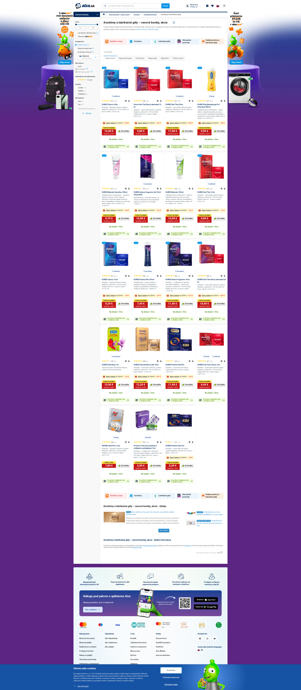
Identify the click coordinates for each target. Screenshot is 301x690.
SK (202, 650)
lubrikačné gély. (137, 547)
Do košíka (125, 131)
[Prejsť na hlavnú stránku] (85, 6)
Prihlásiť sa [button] (194, 7)
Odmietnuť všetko (171, 685)
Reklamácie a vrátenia (87, 647)
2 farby (211, 96)
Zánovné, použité (84, 72)
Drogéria (137, 14)
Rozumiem (171, 670)
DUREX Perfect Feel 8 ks (175, 365)
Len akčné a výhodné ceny (87, 33)
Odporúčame (110, 58)
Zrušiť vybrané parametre (86, 108)
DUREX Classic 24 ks (110, 104)
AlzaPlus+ (160, 647)
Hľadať (165, 6)
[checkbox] (86, 33)
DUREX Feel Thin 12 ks (206, 192)
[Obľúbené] (212, 5)
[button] (116, 123)
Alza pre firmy (161, 638)
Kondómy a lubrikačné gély (171, 14)
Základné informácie (138, 643)
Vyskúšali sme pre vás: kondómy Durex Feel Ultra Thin (209, 523)
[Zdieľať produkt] (174, 22)
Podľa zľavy (140, 58)
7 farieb (206, 356)
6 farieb (148, 437)
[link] (86, 113)
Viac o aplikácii (91, 610)
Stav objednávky (111, 638)
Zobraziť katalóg (81, 15)
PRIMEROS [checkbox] (81, 94)
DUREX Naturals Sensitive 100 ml (114, 192)
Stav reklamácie (111, 643)
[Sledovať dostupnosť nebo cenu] (129, 101)
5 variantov (148, 184)
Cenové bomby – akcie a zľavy (119, 14)
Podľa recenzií (178, 58)
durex (128, 512)
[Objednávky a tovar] (207, 5)
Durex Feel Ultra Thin (203, 521)
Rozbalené (81, 69)
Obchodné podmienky (87, 659)
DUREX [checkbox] (80, 88)
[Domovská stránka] (104, 14)
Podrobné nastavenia (171, 677)
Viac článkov (164, 530)
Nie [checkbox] (79, 104)
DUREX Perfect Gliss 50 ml (144, 279)
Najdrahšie (165, 58)
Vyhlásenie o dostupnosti (89, 664)
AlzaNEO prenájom (163, 643)
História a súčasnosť (138, 647)
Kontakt (133, 638)
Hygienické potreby (150, 14)
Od (76, 24)
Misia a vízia (135, 651)
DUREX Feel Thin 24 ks (174, 104)
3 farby (116, 437)
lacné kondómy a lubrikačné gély (147, 29)
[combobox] (131, 5)
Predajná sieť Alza (86, 651)
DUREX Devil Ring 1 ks (110, 365)
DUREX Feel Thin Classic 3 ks (208, 365)
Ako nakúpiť (109, 647)
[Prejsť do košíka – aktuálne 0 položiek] (224, 5)
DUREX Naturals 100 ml (175, 192)
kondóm (199, 512)
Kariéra (133, 655)
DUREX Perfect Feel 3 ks (175, 446)
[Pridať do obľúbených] (126, 101)
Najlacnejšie (152, 58)
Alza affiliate (160, 651)
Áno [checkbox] (79, 101)
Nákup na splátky (85, 655)
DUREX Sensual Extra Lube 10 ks (146, 365)
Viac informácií (83, 686)
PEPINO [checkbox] (80, 91)
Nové (79, 66)
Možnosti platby (85, 643)
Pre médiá (134, 659)
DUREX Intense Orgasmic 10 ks (178, 279)
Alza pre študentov (163, 655)
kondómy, (187, 545)
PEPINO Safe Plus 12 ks (111, 446)
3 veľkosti (116, 96)
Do (97, 24)
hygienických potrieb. (150, 545)
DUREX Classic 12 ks (110, 279)
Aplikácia (133, 664)
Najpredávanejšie (125, 58)
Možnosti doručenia (87, 638)
